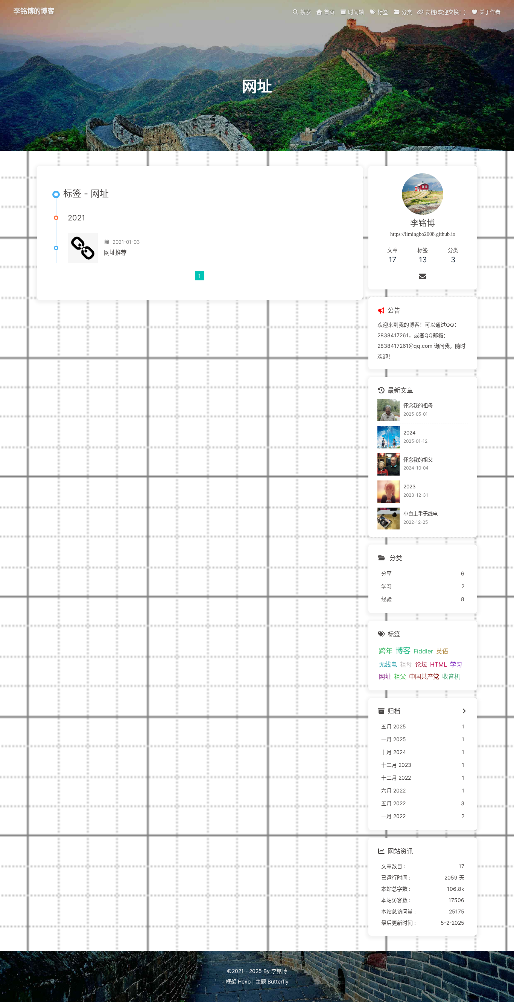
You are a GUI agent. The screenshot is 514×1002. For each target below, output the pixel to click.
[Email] (422, 276)
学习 (456, 664)
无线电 (388, 664)
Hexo (244, 981)
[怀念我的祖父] (388, 464)
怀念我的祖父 (418, 460)
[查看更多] (464, 711)
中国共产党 (424, 676)
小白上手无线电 (420, 514)
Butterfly (278, 981)
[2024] (388, 437)
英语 (442, 651)
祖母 (406, 664)
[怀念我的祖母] (388, 410)
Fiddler (423, 651)
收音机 (451, 676)
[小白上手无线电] (388, 519)
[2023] (388, 491)
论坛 (421, 664)
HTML (438, 664)
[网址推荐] (83, 248)
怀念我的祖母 (418, 405)
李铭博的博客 (34, 11)
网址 (385, 676)
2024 (409, 433)
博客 (403, 650)
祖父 (400, 676)
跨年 (385, 651)
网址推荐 (115, 252)
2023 (409, 486)
